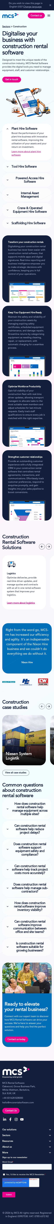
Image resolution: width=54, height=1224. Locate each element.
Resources (7, 1141)
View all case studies (15, 773)
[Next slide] (49, 546)
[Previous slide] (42, 546)
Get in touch (11, 79)
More (5, 1153)
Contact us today (16, 1039)
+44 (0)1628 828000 (12, 1098)
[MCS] (10, 15)
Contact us (36, 16)
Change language (32, 7)
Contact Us (11, 1111)
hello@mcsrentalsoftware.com (18, 1103)
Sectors (6, 27)
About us (7, 1147)
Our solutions (9, 1130)
